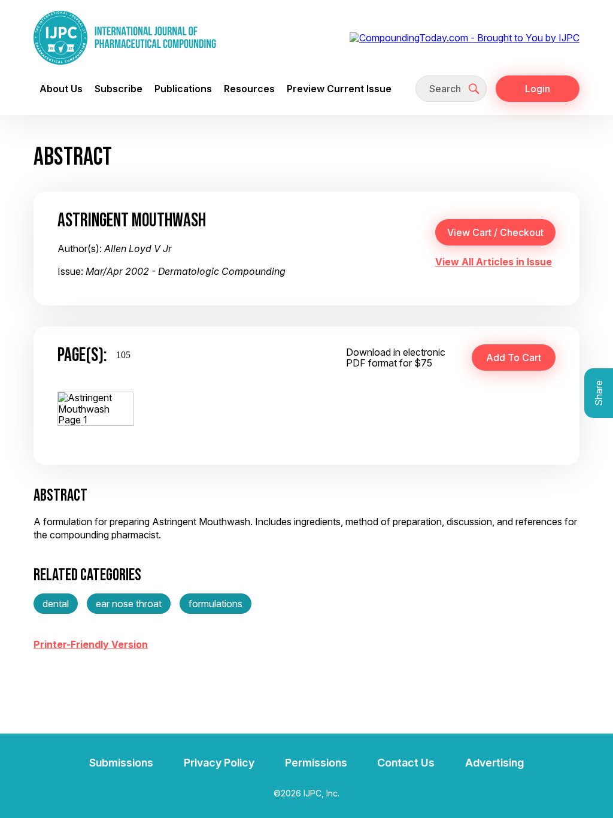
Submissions (121, 762)
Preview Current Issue (339, 89)
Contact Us (406, 762)
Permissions (316, 762)
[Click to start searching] (474, 89)
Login (537, 89)
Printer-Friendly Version (91, 644)
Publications (183, 89)
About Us (61, 89)
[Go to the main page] (125, 38)
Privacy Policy (219, 762)
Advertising (494, 762)
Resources (249, 89)
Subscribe (118, 89)
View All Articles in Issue (493, 262)
